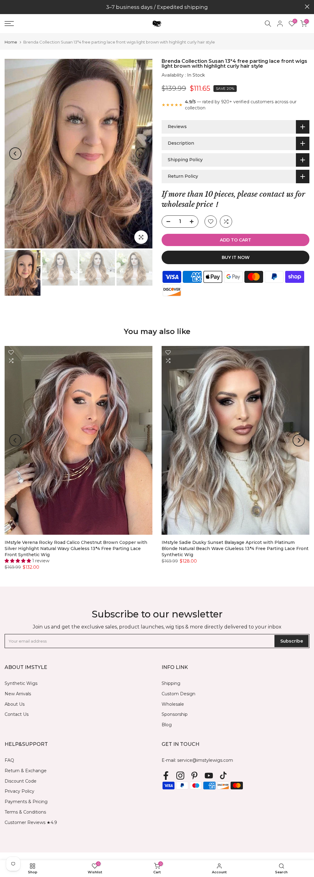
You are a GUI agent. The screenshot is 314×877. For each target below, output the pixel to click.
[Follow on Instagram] (180, 775)
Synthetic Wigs (21, 683)
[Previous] (15, 153)
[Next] (142, 153)
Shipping (171, 683)
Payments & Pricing (26, 801)
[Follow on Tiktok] (223, 775)
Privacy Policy (19, 791)
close (7, 6)
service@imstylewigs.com (205, 760)
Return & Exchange (26, 770)
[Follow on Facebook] (166, 775)
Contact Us (17, 714)
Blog (167, 724)
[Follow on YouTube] (209, 775)
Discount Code (20, 781)
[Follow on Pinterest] (194, 775)
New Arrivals (18, 694)
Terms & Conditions (25, 812)
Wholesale (173, 704)
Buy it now (236, 257)
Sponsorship (175, 714)
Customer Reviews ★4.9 (31, 822)
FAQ (9, 760)
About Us (15, 704)
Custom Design (178, 694)
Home (11, 42)
